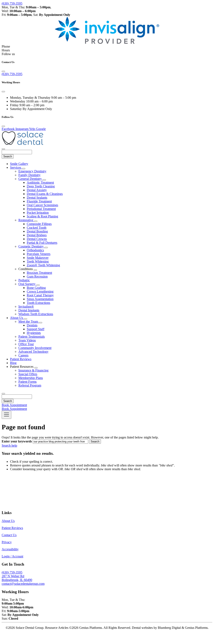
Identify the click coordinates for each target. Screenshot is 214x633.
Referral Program (29, 385)
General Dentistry (30, 179)
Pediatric (24, 280)
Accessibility (10, 549)
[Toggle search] (3, 393)
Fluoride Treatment (39, 201)
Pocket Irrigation (38, 212)
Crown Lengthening (40, 291)
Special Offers (27, 374)
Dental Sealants (37, 197)
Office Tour (26, 344)
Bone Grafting (36, 287)
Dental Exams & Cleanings (45, 194)
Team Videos (27, 340)
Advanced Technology (33, 351)
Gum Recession (37, 276)
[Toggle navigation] (6, 415)
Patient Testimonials (31, 336)
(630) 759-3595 (12, 3)
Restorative (26, 220)
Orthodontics (35, 250)
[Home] (22, 144)
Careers (23, 355)
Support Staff (35, 329)
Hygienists (34, 333)
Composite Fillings (39, 224)
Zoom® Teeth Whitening (43, 265)
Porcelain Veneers (38, 254)
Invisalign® (26, 306)
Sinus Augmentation (40, 299)
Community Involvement (34, 348)
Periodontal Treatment (41, 209)
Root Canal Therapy (40, 295)
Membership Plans (30, 378)
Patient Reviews (20, 359)
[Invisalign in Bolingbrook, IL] (107, 42)
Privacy (7, 542)
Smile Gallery (19, 164)
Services (16, 167)
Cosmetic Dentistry (31, 246)
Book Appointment (14, 405)
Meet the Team (28, 321)
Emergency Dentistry (32, 171)
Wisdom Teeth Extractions (35, 314)
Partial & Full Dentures (42, 242)
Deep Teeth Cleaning (41, 186)
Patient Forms (27, 381)
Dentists (32, 325)
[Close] (3, 71)
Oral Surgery (27, 284)
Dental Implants (28, 310)
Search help (9, 445)
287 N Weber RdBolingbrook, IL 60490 (17, 578)
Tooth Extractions (38, 302)
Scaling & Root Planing (42, 216)
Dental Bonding (37, 231)
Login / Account (12, 556)
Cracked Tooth (36, 227)
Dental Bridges (37, 235)
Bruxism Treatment (39, 272)
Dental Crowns (37, 239)
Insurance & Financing (33, 370)
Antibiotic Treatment (40, 182)
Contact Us (9, 535)
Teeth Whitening (38, 261)
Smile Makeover (37, 257)
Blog (13, 363)
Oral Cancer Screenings (42, 205)
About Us (17, 318)
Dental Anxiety (37, 190)
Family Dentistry (29, 175)
